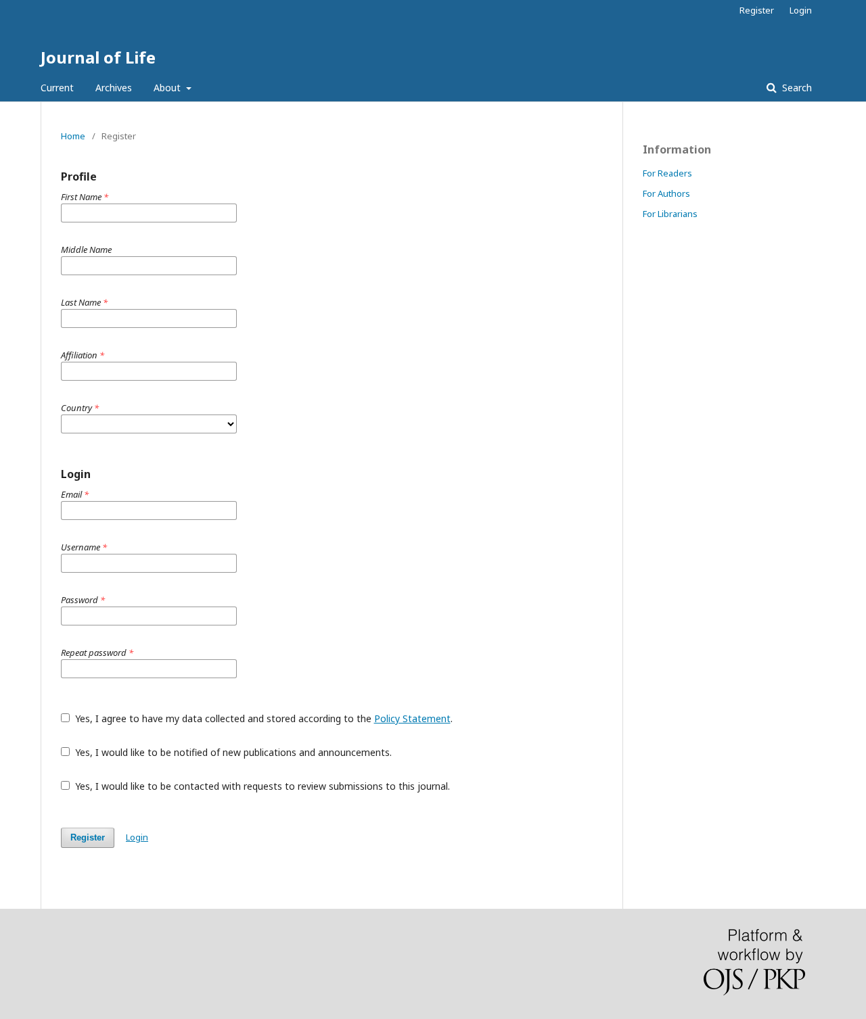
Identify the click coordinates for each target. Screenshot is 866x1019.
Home (73, 136)
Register (756, 10)
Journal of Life (98, 57)
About (168, 87)
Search (795, 87)
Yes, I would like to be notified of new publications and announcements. (232, 752)
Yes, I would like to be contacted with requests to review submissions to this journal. (261, 786)
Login (801, 10)
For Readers (667, 173)
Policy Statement (412, 718)
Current (57, 87)
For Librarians (670, 214)
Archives (113, 87)
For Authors (666, 193)
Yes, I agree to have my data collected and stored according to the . (262, 718)
